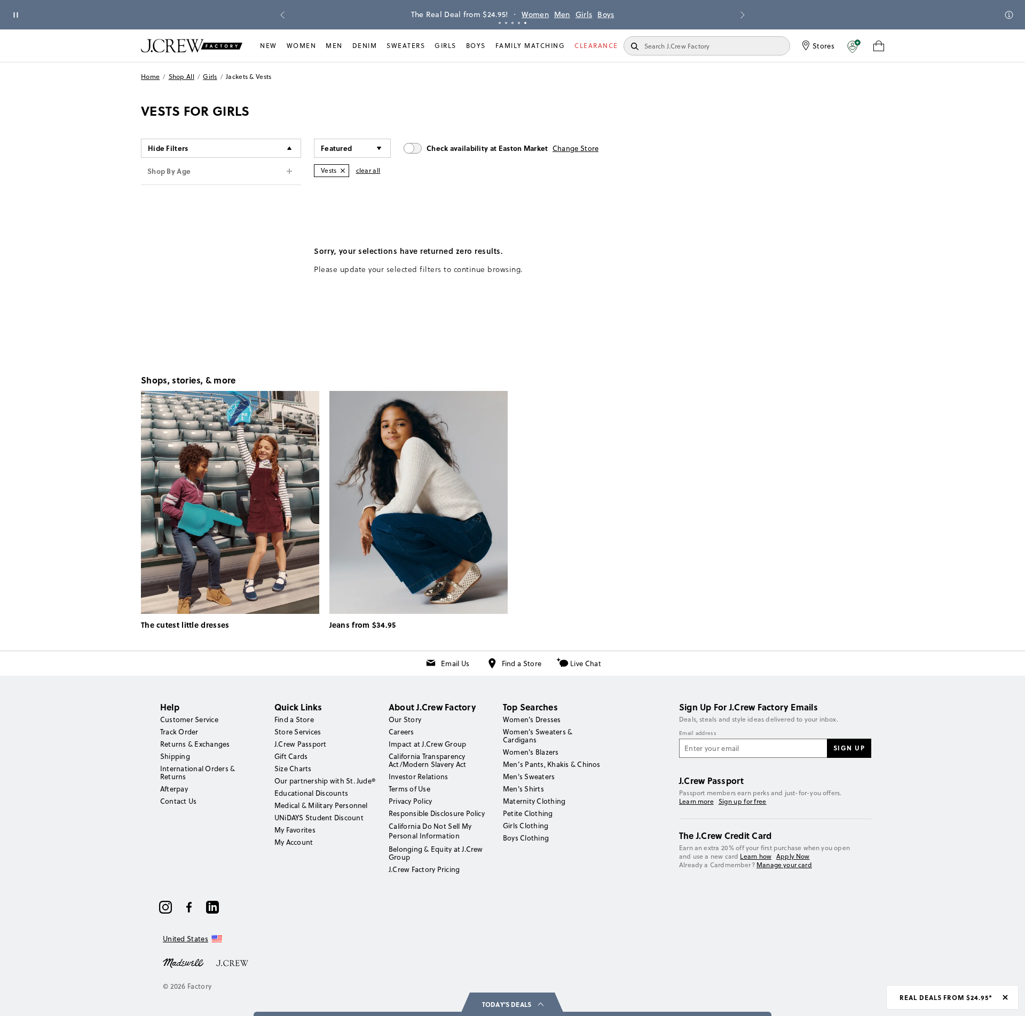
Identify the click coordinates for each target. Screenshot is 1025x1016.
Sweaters (406, 45)
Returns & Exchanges (195, 744)
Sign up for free (743, 801)
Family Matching (530, 45)
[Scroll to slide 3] (512, 23)
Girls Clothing (525, 825)
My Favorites (295, 830)
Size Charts (293, 768)
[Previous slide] (282, 15)
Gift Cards (291, 756)
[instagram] (165, 907)
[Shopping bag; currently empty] (878, 46)
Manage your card (784, 864)
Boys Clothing (526, 838)
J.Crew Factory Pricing (424, 869)
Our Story (405, 719)
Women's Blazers (531, 752)
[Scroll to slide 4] (519, 23)
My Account (293, 842)
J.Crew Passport (300, 744)
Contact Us (178, 801)
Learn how (755, 856)
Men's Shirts (523, 789)
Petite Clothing (528, 813)
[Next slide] (743, 15)
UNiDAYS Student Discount (319, 817)
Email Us (455, 663)
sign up (849, 748)
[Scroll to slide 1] (500, 23)
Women (480, 14)
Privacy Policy (410, 801)
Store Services (297, 732)
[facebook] (189, 907)
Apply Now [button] (793, 856)
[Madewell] (183, 962)
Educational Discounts (311, 793)
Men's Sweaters (529, 776)
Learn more (696, 801)
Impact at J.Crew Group (427, 744)
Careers (401, 732)
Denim (364, 45)
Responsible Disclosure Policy (437, 813)
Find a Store (522, 663)
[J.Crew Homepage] (191, 45)
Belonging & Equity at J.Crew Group (436, 853)
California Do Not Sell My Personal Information (430, 831)
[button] (854, 46)
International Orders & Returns (197, 772)
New (268, 45)
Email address (697, 733)
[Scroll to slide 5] (525, 23)
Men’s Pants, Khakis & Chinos (552, 764)
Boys (550, 14)
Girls (529, 14)
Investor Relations (418, 776)
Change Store (576, 148)
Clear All (368, 170)
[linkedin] (212, 907)
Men (507, 14)
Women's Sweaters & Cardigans (537, 736)
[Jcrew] (232, 962)
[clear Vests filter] (343, 171)
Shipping (175, 756)
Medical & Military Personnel (321, 805)
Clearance (596, 45)
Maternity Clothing (534, 801)
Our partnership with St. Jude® (324, 781)
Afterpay (174, 789)
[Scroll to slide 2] (506, 23)
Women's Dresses (532, 719)
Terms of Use (409, 789)
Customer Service (189, 719)
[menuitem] (268, 46)
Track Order (179, 732)
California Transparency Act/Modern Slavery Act (427, 760)
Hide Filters (168, 148)
